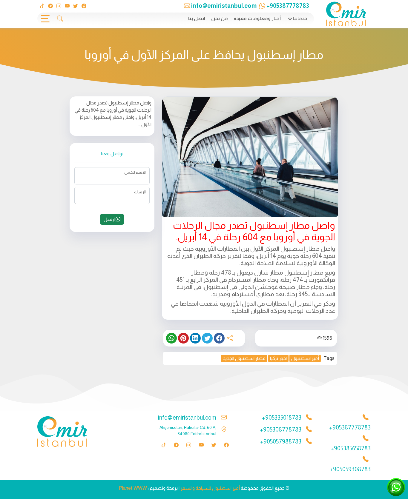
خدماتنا (300, 18)
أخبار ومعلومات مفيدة (257, 18)
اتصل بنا (196, 18)
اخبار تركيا (278, 358)
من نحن (219, 18)
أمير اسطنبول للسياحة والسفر (210, 488)
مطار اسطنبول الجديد (244, 358)
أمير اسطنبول (305, 358)
